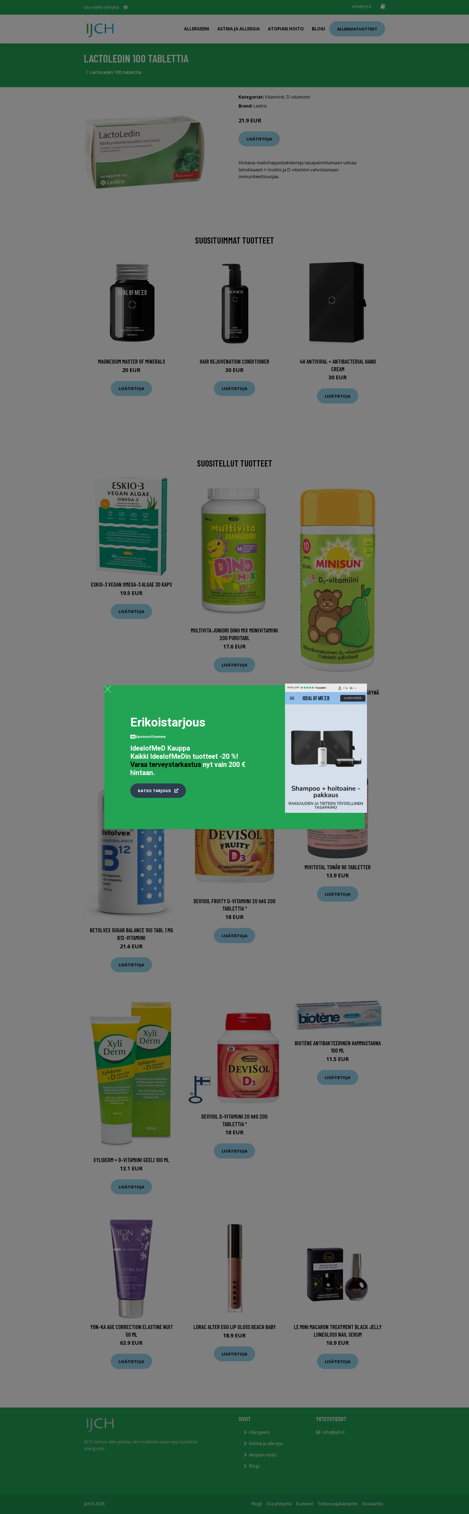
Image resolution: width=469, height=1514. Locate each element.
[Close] (107, 689)
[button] (158, 790)
